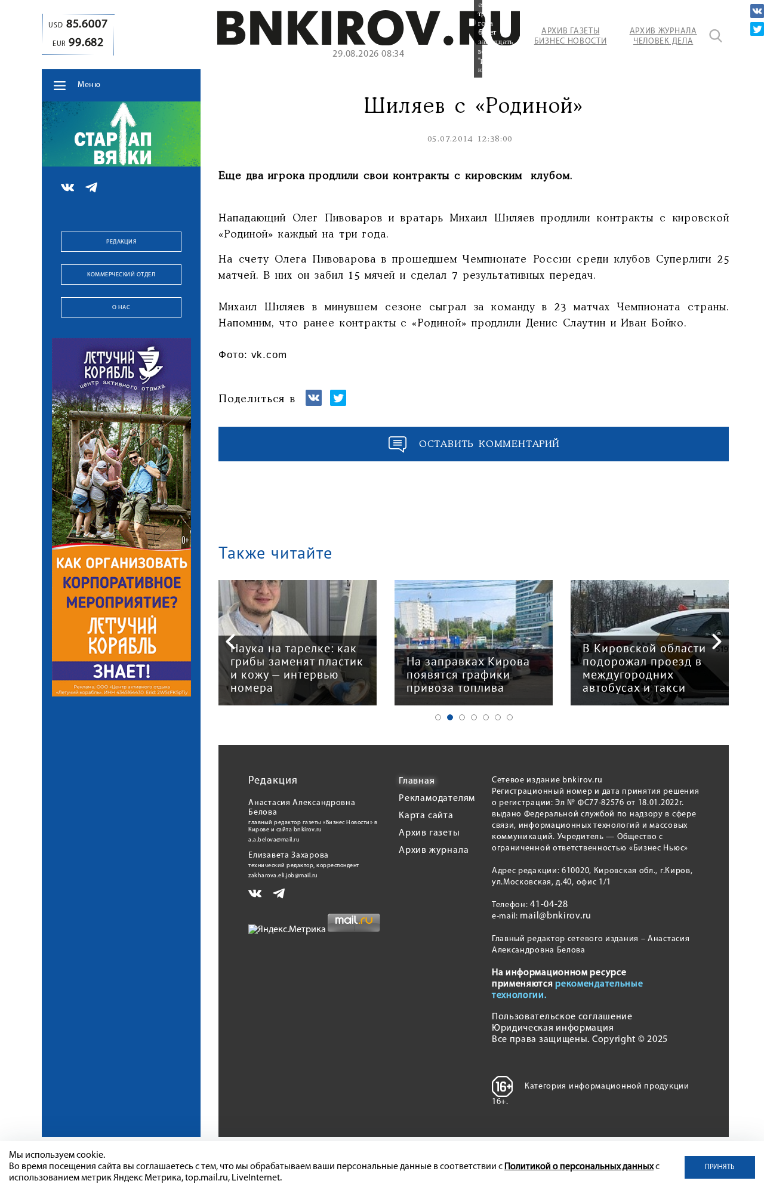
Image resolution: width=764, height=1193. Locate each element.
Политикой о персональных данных (579, 1167)
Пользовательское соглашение (562, 1017)
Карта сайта (426, 816)
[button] (438, 717)
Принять (720, 1167)
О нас (121, 307)
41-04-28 (549, 905)
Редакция (121, 242)
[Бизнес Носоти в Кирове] (368, 43)
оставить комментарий (489, 444)
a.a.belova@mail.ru (274, 840)
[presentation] (230, 641)
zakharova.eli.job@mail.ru (283, 876)
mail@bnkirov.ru (556, 916)
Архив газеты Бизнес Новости (570, 36)
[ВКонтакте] (757, 11)
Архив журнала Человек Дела (663, 36)
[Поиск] (715, 35)
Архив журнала (434, 850)
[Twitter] (757, 29)
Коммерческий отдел (121, 275)
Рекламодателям (437, 798)
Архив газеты (429, 833)
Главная (417, 781)
